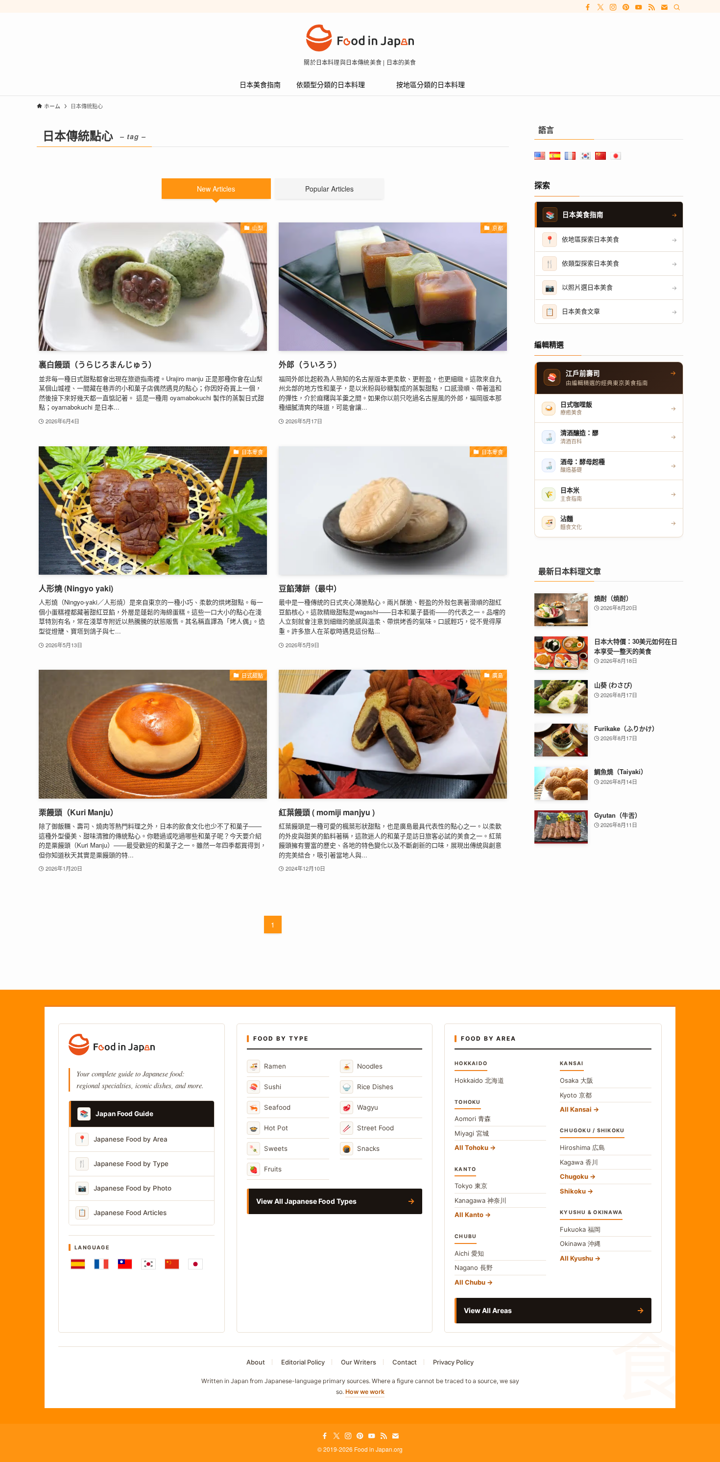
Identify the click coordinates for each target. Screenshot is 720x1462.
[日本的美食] (360, 37)
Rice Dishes (367, 1087)
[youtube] (638, 7)
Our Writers (358, 1362)
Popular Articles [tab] (329, 189)
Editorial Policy (303, 1362)
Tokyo (471, 1186)
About (255, 1362)
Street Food (368, 1128)
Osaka (576, 1080)
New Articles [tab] (216, 189)
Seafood (269, 1107)
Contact (404, 1362)
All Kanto (469, 1214)
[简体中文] (172, 1264)
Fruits (265, 1169)
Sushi (265, 1087)
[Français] (101, 1264)
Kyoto (576, 1095)
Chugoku (574, 1176)
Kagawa (579, 1162)
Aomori (473, 1118)
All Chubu (470, 1282)
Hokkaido (479, 1080)
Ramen (267, 1066)
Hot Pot (268, 1128)
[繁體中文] (125, 1264)
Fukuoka (580, 1229)
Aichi (469, 1253)
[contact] (664, 7)
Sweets (268, 1149)
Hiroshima (582, 1147)
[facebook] (587, 7)
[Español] (78, 1264)
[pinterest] (626, 7)
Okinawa (580, 1243)
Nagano (474, 1267)
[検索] (677, 7)
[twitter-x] (600, 7)
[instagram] (613, 7)
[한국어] (148, 1264)
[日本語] (195, 1264)
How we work (364, 1391)
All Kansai (576, 1109)
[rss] (651, 7)
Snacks (361, 1149)
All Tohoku (471, 1147)
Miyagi (472, 1133)
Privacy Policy (453, 1362)
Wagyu (360, 1107)
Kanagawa (480, 1200)
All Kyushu (576, 1258)
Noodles (362, 1066)
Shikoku (573, 1191)
